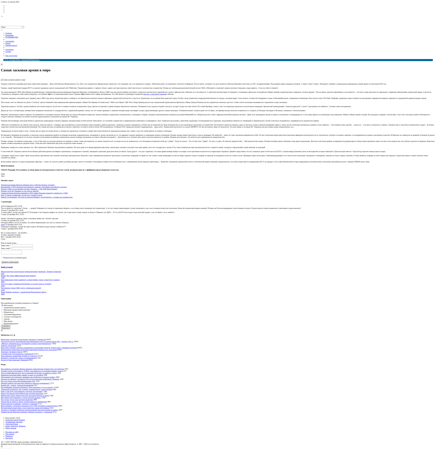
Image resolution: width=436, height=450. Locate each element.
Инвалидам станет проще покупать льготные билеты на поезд (25, 396)
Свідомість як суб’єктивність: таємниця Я (17, 354)
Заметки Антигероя (8, 346)
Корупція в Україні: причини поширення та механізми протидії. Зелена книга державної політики (39, 348)
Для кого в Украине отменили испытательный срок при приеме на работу (29, 410)
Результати (6, 328)
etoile (3, 225)
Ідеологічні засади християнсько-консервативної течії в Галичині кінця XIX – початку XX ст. (37, 342)
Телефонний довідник (14, 422)
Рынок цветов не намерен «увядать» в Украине (19, 404)
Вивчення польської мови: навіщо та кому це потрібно (22, 375)
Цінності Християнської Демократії (14, 360)
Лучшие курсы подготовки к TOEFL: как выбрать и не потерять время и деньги (32, 371)
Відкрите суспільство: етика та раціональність (19, 358)
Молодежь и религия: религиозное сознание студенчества (23, 339)
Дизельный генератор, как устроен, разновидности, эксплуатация (26, 389)
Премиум (9, 436)
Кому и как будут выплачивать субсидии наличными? (22, 391)
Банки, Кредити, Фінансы (15, 426)
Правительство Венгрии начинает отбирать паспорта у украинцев (26, 412)
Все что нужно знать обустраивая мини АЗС (18, 381)
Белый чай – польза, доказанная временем (17, 385)
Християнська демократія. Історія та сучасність (19, 356)
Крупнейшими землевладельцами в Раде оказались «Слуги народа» (27, 387)
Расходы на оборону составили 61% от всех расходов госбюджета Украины (30, 379)
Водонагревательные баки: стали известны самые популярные (25, 408)
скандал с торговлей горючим (154, 94)
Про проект (9, 434)
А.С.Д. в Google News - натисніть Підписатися (21, 60)
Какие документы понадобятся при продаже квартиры (22, 393)
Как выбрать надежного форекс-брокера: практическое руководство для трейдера (32, 369)
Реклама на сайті (11, 432)
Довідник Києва (11, 424)
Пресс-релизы (10, 428)
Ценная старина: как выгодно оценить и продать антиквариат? (25, 383)
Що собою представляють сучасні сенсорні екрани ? (21, 398)
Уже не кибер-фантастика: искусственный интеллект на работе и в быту (29, 373)
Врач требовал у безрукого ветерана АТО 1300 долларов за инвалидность (29, 406)
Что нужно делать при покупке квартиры (17, 400)
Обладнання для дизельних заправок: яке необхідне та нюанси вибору (28, 377)
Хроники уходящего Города (11, 352)
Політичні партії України (15, 420)
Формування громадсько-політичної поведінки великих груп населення (29, 350)
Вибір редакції (7, 267)
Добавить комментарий (10, 262)
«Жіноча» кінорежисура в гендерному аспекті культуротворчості (26, 344)
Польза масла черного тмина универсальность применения (24, 402)
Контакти (9, 438)
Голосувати (6, 326)
